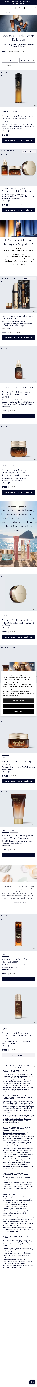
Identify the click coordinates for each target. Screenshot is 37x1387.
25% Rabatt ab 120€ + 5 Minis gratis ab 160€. (18, 2)
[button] (32, 1382)
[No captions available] (18, 245)
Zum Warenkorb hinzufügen (18, 140)
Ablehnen (18, 706)
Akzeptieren (18, 711)
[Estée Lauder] (18, 8)
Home (4, 52)
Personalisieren (18, 700)
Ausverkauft (18, 1055)
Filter (10, 60)
